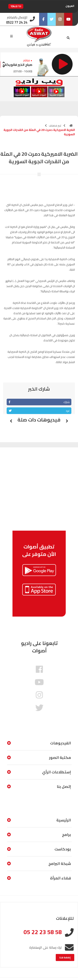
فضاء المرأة (60, 878)
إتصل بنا (64, 786)
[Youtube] (68, 19)
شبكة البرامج (59, 863)
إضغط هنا (65, 957)
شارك (66, 402)
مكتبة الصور (60, 757)
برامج (66, 834)
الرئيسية (63, 820)
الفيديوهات (60, 743)
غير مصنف (55, 125)
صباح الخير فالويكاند (17, 64)
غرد (68, 410)
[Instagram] (60, 19)
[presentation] (3, 61)
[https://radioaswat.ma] (71, 125)
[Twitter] (51, 19)
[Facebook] (43, 19)
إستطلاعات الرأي (56, 772)
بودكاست (62, 849)
